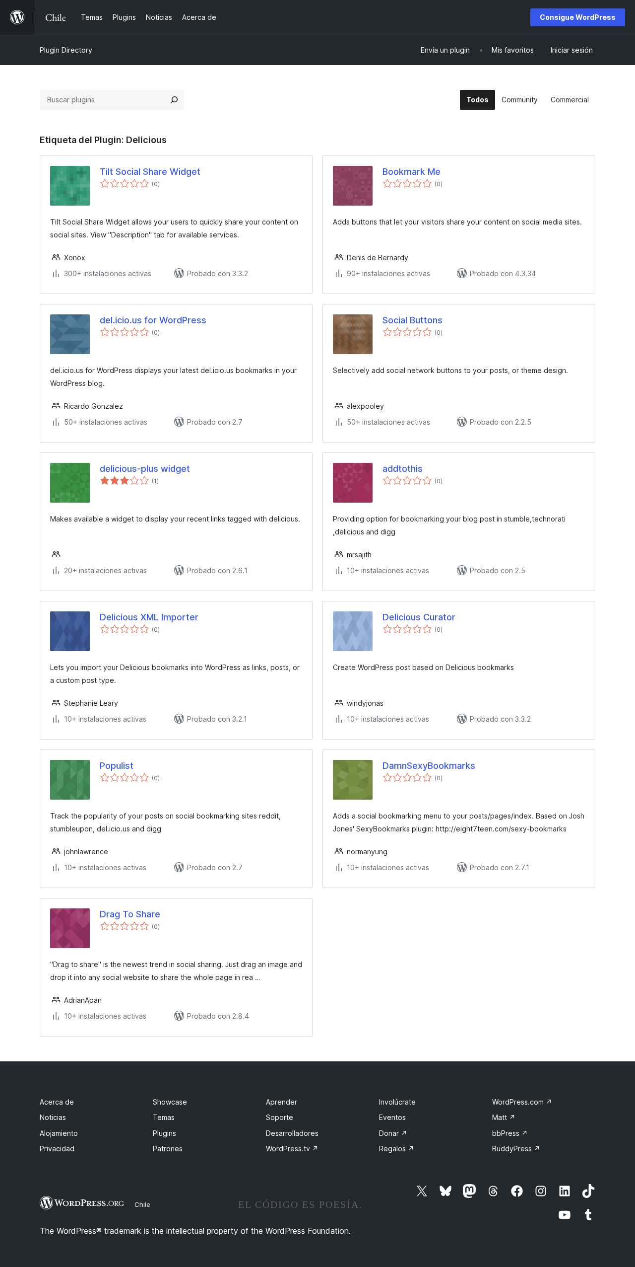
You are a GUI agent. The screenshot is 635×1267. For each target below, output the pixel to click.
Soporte (279, 1117)
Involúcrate (397, 1102)
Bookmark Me (411, 171)
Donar (393, 1133)
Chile (142, 1204)
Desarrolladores (292, 1133)
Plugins (164, 1133)
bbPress (510, 1133)
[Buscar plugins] (174, 100)
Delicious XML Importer (149, 617)
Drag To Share (130, 914)
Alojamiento (59, 1133)
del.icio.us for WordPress (153, 320)
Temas (164, 1117)
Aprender (281, 1102)
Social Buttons (412, 320)
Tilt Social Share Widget (150, 171)
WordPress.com (522, 1102)
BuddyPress (516, 1148)
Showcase (170, 1102)
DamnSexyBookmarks (428, 765)
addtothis (402, 468)
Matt (503, 1117)
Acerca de (57, 1102)
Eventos (392, 1117)
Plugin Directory (66, 50)
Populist (116, 765)
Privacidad (57, 1148)
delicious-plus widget (145, 468)
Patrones (168, 1148)
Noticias (53, 1117)
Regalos (396, 1148)
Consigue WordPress (578, 17)
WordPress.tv (292, 1148)
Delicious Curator (418, 617)
